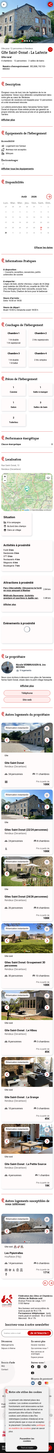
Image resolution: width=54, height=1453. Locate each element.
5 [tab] (32, 41)
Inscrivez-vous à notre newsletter (27, 1325)
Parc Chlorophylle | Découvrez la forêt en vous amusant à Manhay (22, 589)
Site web (27, 699)
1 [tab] (23, 42)
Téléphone (27, 693)
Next (47, 740)
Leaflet (26, 510)
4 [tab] (30, 41)
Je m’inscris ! (39, 1333)
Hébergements (4, 4)
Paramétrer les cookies (27, 1440)
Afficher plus (8, 119)
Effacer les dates (43, 247)
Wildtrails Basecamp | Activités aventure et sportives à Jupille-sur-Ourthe (21, 598)
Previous (6, 740)
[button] (27, 489)
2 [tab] (25, 41)
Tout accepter (27, 1448)
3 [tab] (27, 41)
